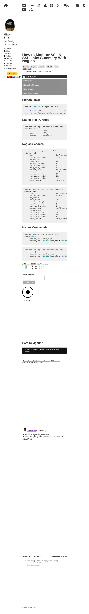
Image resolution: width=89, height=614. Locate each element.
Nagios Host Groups (31, 85)
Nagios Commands (30, 93)
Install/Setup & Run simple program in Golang (42, 561)
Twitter (8, 56)
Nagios (33, 67)
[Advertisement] (11, 113)
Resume (9, 58)
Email (8, 49)
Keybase (9, 63)
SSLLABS (27, 69)
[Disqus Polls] (44, 395)
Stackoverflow (11, 68)
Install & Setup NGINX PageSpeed (38, 563)
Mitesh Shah (8, 36)
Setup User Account (33, 565)
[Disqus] (44, 456)
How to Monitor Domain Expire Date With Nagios (42, 350)
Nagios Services (29, 89)
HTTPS (49, 67)
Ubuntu (41, 67)
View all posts (59, 556)
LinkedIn (9, 66)
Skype (8, 51)
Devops (26, 67)
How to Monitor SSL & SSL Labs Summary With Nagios (44, 58)
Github (8, 53)
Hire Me (9, 61)
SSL (56, 67)
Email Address (28, 275)
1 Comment (48, 71)
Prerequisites (28, 81)
